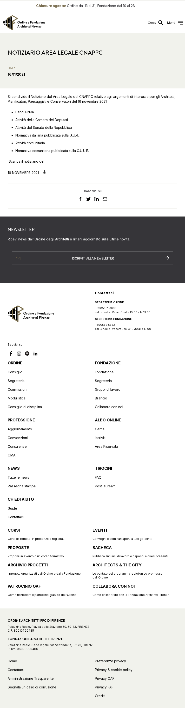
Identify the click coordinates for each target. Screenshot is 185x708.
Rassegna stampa (22, 486)
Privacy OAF (104, 678)
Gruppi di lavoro (107, 389)
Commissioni (17, 389)
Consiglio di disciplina (25, 407)
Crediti (100, 696)
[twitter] (88, 200)
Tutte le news (18, 477)
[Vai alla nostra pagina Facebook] (11, 354)
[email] (105, 200)
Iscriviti (100, 438)
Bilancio (101, 398)
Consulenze (17, 446)
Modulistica (17, 398)
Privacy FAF (104, 687)
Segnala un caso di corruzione (32, 687)
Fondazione (104, 372)
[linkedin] (96, 200)
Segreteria (16, 381)
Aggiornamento (20, 429)
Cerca (100, 429)
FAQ (98, 477)
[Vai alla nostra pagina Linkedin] (35, 354)
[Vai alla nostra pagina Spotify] (27, 354)
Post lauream (105, 486)
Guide (12, 508)
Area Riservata (106, 446)
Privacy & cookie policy (113, 670)
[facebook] (80, 200)
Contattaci (16, 517)
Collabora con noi (109, 407)
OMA (11, 455)
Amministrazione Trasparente (31, 678)
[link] (45, 22)
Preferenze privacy (110, 661)
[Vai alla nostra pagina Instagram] (19, 354)
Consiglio (15, 372)
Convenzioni (18, 438)
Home (12, 661)
